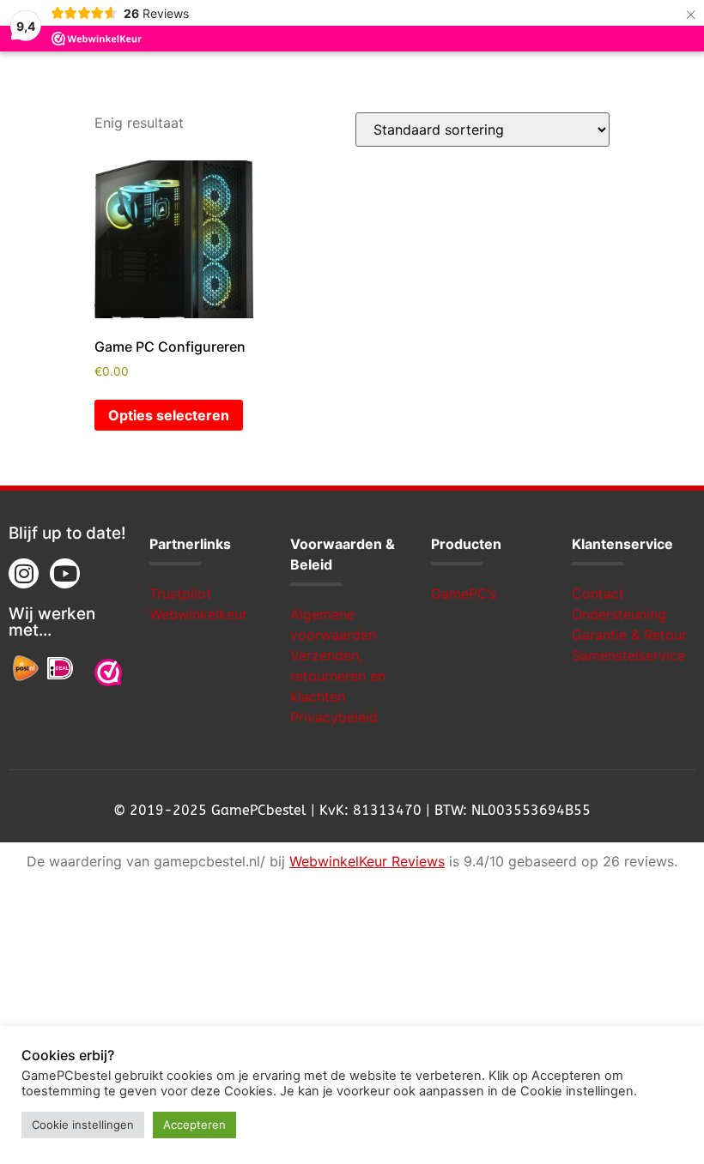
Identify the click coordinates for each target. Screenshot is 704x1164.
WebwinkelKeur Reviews (367, 861)
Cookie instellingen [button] (83, 1124)
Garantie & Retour (629, 634)
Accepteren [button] (194, 1124)
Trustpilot (180, 593)
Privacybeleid (334, 717)
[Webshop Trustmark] (108, 675)
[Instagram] (24, 573)
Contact (598, 593)
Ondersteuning (619, 614)
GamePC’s (463, 593)
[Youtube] (65, 573)
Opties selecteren (168, 415)
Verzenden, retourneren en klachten (337, 676)
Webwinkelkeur (198, 614)
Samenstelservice (628, 655)
